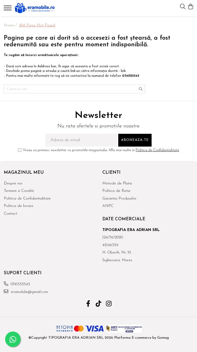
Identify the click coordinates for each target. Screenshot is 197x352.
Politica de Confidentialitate (157, 150)
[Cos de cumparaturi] (190, 7)
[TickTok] (98, 304)
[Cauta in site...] (182, 7)
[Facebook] (88, 304)
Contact (10, 214)
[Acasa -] (34, 8)
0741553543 (19, 284)
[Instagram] (108, 304)
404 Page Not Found (37, 25)
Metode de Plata (117, 183)
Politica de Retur (116, 191)
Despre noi (13, 183)
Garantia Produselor (119, 199)
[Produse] (8, 9)
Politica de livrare (18, 206)
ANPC (107, 206)
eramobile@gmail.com (28, 292)
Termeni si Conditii (19, 191)
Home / (11, 25)
